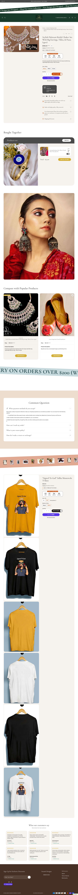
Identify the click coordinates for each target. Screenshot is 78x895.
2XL (47, 500)
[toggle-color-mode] (75, 17)
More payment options (51, 80)
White (44, 68)
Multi (49, 68)
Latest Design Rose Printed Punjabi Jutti (57, 339)
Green (53, 68)
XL (44, 500)
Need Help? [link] (70, 96)
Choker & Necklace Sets (51, 28)
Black (44, 505)
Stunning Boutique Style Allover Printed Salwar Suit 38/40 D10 (58, 151)
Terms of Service (65, 875)
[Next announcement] (53, 1)
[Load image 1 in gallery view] (23, 47)
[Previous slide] (5, 39)
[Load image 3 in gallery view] (34, 47)
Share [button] (43, 96)
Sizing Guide (52, 500)
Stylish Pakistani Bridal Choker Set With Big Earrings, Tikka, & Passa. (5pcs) (20, 339)
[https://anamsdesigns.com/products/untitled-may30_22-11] (47, 96)
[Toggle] (20, 47)
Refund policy (65, 878)
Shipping (44, 485)
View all (66, 140)
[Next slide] (37, 39)
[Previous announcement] (25, 1)
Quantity (44, 71)
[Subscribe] (29, 877)
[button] (2, 17)
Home (43, 28)
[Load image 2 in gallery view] (29, 47)
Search (63, 873)
